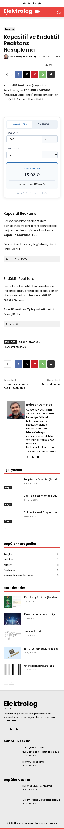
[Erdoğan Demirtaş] (7, 56)
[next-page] (11, 528)
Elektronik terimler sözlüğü (40, 496)
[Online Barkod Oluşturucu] (12, 517)
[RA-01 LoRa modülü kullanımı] (12, 653)
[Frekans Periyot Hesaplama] (12, 789)
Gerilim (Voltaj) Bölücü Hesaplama (41, 799)
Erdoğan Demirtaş (26, 56)
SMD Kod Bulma (50, 384)
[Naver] (38, 456)
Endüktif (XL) (44, 124)
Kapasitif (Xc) (20, 124)
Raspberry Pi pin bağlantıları (41, 479)
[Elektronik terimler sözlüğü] (12, 500)
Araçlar (9, 29)
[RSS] (17, 729)
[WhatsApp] (42, 74)
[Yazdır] (51, 74)
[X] (26, 74)
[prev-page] (6, 528)
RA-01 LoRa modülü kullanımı (41, 648)
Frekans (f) (12, 133)
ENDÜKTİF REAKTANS (29, 342)
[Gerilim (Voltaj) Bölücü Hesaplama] (12, 803)
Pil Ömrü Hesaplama (33, 761)
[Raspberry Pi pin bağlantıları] (12, 483)
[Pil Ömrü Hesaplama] (12, 765)
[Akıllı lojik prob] (12, 636)
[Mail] (32, 456)
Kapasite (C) (12, 148)
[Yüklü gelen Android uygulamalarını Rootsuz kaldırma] (12, 750)
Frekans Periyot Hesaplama (37, 785)
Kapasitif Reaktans (15, 347)
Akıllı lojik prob (32, 631)
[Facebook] (18, 74)
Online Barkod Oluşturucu (40, 512)
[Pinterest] (34, 74)
